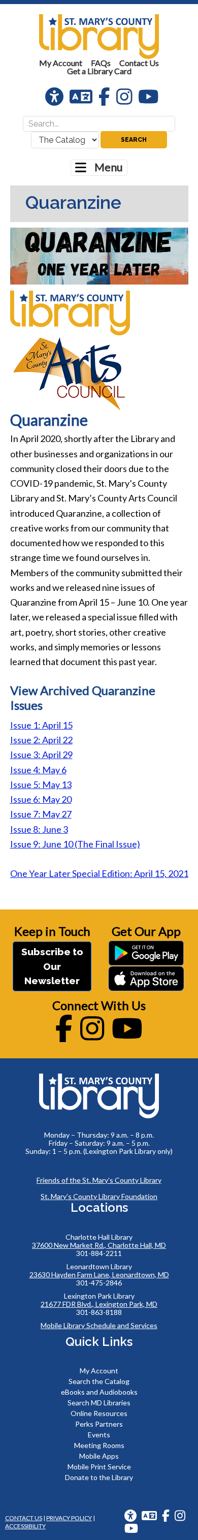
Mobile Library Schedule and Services (99, 1325)
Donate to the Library (99, 1477)
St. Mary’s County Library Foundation (99, 1196)
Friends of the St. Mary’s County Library (99, 1180)
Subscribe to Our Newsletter (52, 966)
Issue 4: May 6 (38, 769)
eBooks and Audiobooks (99, 1392)
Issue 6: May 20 (41, 799)
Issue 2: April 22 (41, 739)
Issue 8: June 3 (39, 829)
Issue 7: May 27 (41, 814)
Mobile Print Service (99, 1466)
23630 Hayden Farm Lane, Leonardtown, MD (99, 1274)
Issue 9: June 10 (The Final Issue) (75, 844)
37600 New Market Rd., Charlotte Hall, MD (99, 1245)
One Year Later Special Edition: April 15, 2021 (99, 873)
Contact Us (23, 1518)
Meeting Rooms (99, 1445)
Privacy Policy (69, 1518)
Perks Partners (99, 1424)
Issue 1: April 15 (41, 725)
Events (99, 1434)
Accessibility (25, 1526)
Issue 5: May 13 (41, 784)
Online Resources (99, 1413)
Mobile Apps (99, 1456)
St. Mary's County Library (99, 36)
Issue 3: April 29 (41, 754)
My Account (99, 1370)
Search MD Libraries (99, 1402)
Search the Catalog (99, 1381)
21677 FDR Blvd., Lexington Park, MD (99, 1304)
